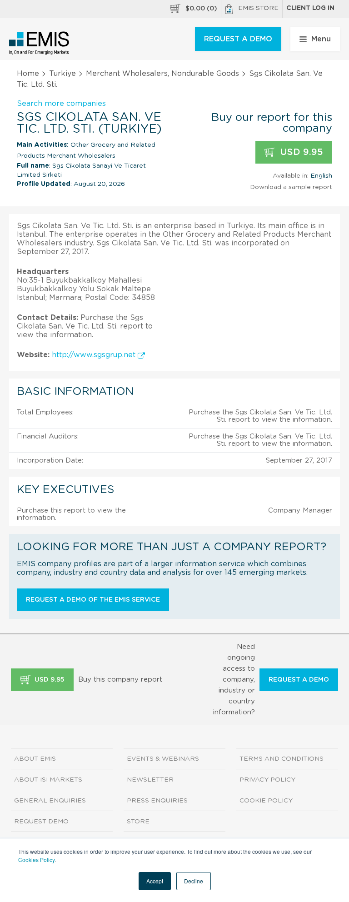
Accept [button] (154, 881)
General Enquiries (50, 800)
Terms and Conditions (281, 759)
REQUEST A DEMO (238, 39)
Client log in (310, 8)
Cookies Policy (36, 859)
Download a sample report (291, 187)
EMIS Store (258, 8)
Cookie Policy (266, 800)
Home (28, 73)
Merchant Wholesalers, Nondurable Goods (162, 73)
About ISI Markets (48, 780)
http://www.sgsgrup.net (95, 355)
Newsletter (150, 780)
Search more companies (61, 103)
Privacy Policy (267, 780)
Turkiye (62, 73)
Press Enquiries (157, 800)
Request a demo (299, 680)
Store (138, 821)
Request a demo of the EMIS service (93, 600)
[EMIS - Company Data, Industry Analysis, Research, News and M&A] (39, 43)
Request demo (41, 821)
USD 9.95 (300, 152)
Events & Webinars (163, 759)
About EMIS (35, 759)
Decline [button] (193, 881)
